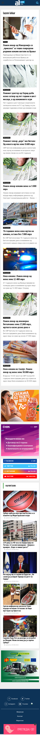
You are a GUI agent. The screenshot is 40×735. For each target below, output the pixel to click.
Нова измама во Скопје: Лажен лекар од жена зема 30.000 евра (18, 370)
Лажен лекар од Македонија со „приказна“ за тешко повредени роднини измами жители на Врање (19, 48)
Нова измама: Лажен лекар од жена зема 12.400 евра (17, 277)
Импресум (20, 712)
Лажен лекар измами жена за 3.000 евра (19, 187)
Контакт (20, 716)
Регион (5, 41)
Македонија (7, 89)
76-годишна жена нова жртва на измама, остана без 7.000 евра (18, 232)
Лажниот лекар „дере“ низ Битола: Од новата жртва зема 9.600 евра (19, 142)
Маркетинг (20, 720)
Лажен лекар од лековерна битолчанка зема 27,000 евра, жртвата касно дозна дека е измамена (17, 325)
